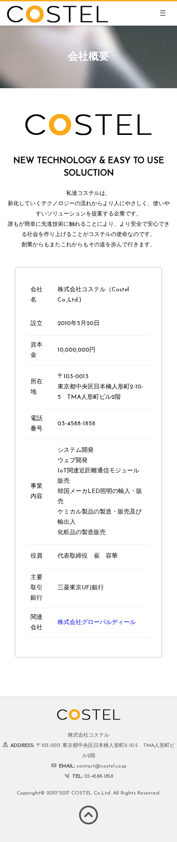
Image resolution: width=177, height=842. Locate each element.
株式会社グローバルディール (97, 622)
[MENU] (163, 13)
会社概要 (88, 57)
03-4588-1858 (98, 776)
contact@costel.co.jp (101, 766)
